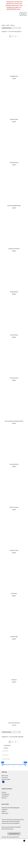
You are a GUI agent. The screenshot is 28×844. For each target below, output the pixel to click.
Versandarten (5, 796)
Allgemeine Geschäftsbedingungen (10, 807)
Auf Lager (6, 748)
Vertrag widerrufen (14, 833)
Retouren (4, 798)
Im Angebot (7, 745)
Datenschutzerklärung (7, 829)
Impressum (5, 809)
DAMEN (7, 25)
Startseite (3, 25)
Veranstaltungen (6, 779)
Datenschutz (5, 813)
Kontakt (4, 792)
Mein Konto (4, 841)
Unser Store (5, 777)
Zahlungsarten (5, 794)
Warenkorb (21, 840)
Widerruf (4, 811)
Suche (14, 841)
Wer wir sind (5, 775)
